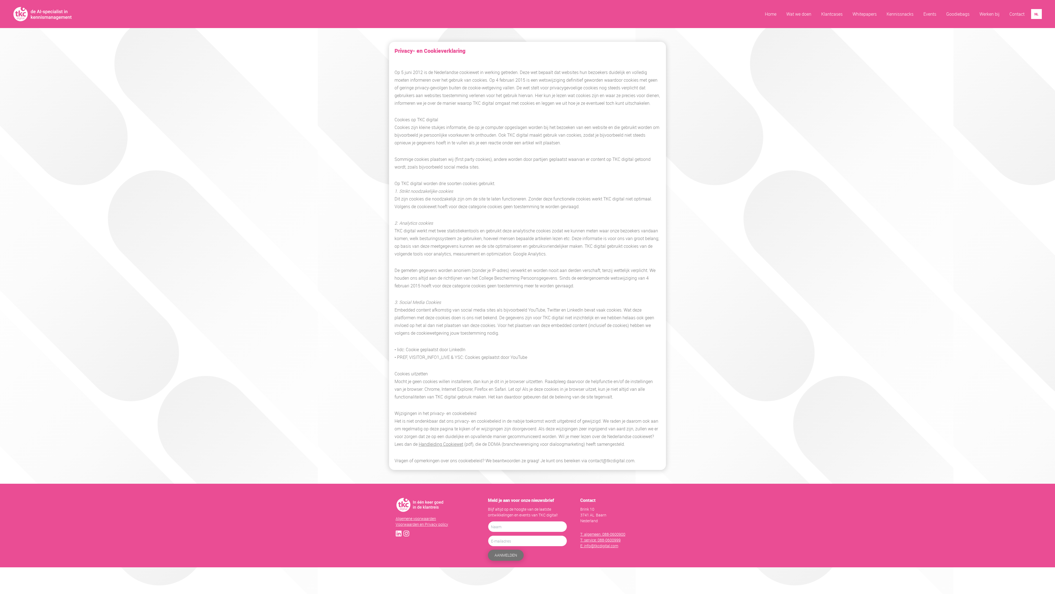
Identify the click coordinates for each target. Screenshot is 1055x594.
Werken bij (989, 14)
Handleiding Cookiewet (441, 444)
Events (929, 14)
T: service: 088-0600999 (600, 540)
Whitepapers (865, 14)
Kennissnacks (900, 14)
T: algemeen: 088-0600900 (602, 534)
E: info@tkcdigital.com (599, 545)
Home (770, 14)
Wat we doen (798, 14)
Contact (1017, 14)
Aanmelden (506, 555)
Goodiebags (958, 14)
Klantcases (832, 14)
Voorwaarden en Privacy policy (422, 524)
